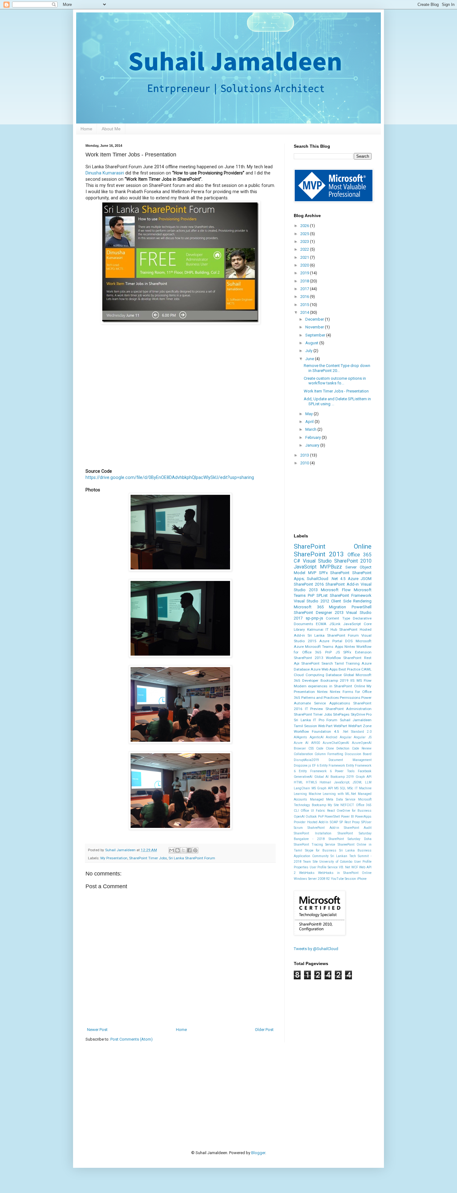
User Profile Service (324, 867)
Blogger (258, 1152)
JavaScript (305, 567)
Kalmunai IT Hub (322, 629)
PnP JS (332, 652)
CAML (366, 669)
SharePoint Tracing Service (314, 845)
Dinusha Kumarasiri (104, 172)
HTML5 (311, 782)
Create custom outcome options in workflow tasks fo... (335, 381)
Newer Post (97, 1029)
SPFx (323, 572)
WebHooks (307, 873)
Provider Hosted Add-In (311, 822)
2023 (305, 241)
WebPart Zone (360, 726)
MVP (312, 572)
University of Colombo (335, 862)
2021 (305, 257)
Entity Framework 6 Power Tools (326, 771)
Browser (300, 748)
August (312, 343)
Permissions (350, 697)
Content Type (338, 618)
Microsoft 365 (309, 607)
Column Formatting (329, 754)
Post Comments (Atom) (131, 1039)
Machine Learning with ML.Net (332, 794)
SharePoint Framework (351, 595)
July (309, 350)
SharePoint (339, 572)
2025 (305, 233)
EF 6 (315, 766)
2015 (305, 304)
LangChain (302, 788)
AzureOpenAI (362, 743)
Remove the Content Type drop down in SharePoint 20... (337, 368)
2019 (305, 273)
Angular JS (363, 737)
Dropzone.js (302, 766)
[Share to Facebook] (189, 850)
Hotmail (325, 782)
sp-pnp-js (314, 618)
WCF (354, 867)
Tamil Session (305, 726)
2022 (305, 249)
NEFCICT (347, 805)
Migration (337, 607)
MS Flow (364, 680)
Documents (303, 624)
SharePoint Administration (348, 709)
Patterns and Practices (320, 697)
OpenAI (299, 817)
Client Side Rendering (351, 601)
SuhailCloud (317, 578)
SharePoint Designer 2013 (319, 612)
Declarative (362, 618)
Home (86, 128)
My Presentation (113, 858)
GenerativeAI (303, 777)
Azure (353, 578)
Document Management (350, 760)
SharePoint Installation (312, 833)
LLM (368, 782)
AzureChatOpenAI (336, 743)
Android (331, 737)
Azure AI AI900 (307, 743)
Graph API (364, 777)
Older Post (264, 1029)
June (310, 358)
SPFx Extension (357, 652)
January (312, 445)
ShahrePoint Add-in (323, 828)
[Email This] (171, 850)
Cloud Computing (309, 675)
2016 (305, 296)
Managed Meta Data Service (333, 799)
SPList (322, 595)
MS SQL (340, 788)
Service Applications (332, 703)
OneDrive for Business (354, 811)
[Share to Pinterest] (195, 850)
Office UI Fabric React (318, 811)
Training (353, 663)
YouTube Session (343, 879)
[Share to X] (183, 850)
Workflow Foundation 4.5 (316, 731)
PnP (311, 595)
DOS (349, 641)
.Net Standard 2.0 (357, 732)
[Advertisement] (198, 1086)
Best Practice (349, 669)
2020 (305, 265)
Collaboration (303, 754)
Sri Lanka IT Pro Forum (315, 720)
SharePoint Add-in (342, 584)
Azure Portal (330, 641)
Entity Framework (332, 766)
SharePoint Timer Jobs (148, 858)
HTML (298, 782)
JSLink (334, 624)
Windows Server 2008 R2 (312, 879)
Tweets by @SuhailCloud (316, 948)
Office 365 (360, 555)
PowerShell (362, 607)
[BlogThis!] (177, 850)
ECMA (321, 624)
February (313, 437)
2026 (305, 225)
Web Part (325, 726)
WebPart (340, 726)
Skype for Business (320, 850)
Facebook (365, 771)
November (315, 327)
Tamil (339, 663)
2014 (305, 312)
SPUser (366, 822)
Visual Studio (317, 561)
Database (334, 675)
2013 (305, 455)
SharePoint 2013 (319, 554)
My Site (333, 805)
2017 (305, 288)
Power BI (347, 817)
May (309, 413)
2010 (305, 463)
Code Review (362, 748)
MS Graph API (322, 788)
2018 (305, 281)
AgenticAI (317, 737)
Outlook (311, 817)
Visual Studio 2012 (311, 601)
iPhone (362, 879)
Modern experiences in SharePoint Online (329, 686)
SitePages (341, 714)
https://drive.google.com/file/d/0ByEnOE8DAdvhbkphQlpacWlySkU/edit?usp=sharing (169, 477)
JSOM (366, 578)
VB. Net (344, 867)
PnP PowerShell (329, 817)
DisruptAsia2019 (306, 760)
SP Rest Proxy (349, 822)
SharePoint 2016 (309, 584)
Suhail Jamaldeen (356, 720)
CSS (311, 748)
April (310, 421)
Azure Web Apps (324, 669)
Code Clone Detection (332, 748)
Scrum (298, 828)
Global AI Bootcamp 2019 (334, 777)
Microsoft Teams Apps (324, 646)
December (315, 319)
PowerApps (363, 817)
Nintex (322, 691)
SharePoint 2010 (353, 561)
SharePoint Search (317, 663)
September (315, 335)
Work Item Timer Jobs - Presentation (336, 391)
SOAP (334, 822)
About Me (111, 128)
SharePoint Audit (358, 828)
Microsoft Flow (336, 589)
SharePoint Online (333, 546)
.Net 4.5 (338, 578)
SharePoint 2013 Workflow (317, 658)
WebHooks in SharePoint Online (345, 873)
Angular (346, 737)
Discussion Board (358, 754)
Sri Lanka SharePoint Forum (191, 858)
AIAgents (300, 737)
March (311, 429)
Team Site (310, 862)
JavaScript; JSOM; (348, 782)
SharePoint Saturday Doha (350, 839)
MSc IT (352, 788)
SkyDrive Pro (361, 714)
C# (297, 561)
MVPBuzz (331, 567)
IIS (352, 680)
